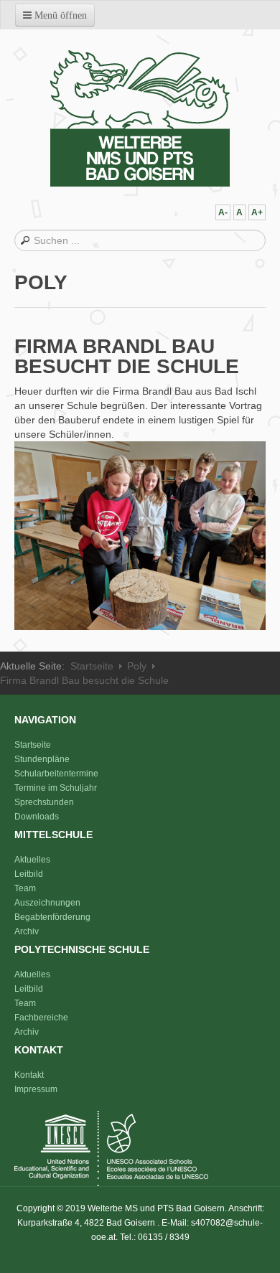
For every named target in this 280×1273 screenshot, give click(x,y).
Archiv (26, 931)
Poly (136, 666)
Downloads (36, 817)
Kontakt (29, 1075)
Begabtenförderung (52, 917)
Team (25, 888)
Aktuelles (32, 860)
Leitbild (28, 874)
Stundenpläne (42, 759)
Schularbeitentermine (56, 774)
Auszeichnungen (47, 903)
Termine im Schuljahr (55, 788)
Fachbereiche (41, 1018)
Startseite (91, 666)
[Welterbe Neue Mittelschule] (140, 118)
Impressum (35, 1089)
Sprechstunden (44, 802)
